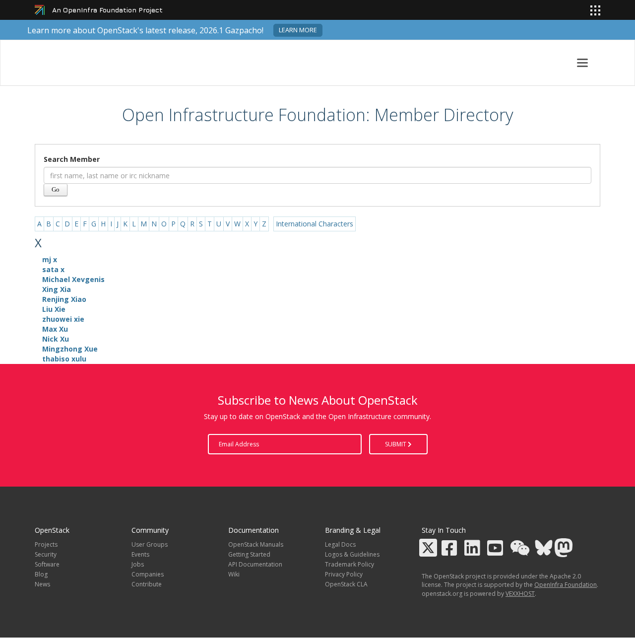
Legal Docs (340, 544)
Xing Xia (56, 289)
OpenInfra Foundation (565, 584)
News (42, 584)
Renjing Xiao (64, 299)
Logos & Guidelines (352, 554)
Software (47, 564)
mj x (49, 259)
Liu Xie (53, 309)
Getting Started (249, 554)
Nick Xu (55, 339)
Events (140, 554)
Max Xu (55, 329)
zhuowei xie (63, 319)
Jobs (137, 564)
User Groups (149, 544)
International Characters (314, 223)
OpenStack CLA (346, 584)
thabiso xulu (64, 358)
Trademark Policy (349, 564)
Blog (41, 574)
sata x (53, 269)
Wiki (234, 574)
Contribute (146, 584)
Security (46, 554)
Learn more (298, 30)
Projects (46, 544)
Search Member (72, 159)
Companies (147, 574)
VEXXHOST (520, 593)
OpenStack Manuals (255, 544)
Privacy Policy (344, 574)
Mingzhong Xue (70, 349)
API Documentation (255, 564)
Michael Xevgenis (73, 279)
